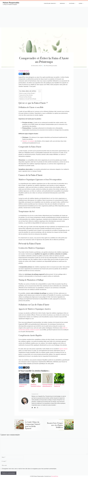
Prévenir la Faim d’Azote (25, 97)
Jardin (80, 3)
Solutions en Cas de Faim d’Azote (27, 99)
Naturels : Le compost (28, 141)
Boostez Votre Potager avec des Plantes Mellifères (55, 425)
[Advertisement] (44, 17)
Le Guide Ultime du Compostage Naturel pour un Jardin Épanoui (32, 425)
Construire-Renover (50, 3)
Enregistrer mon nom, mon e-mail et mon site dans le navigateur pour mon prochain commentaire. (29, 468)
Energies (62, 3)
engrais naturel (63, 349)
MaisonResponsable (51, 65)
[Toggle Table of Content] (38, 91)
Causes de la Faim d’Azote (26, 95)
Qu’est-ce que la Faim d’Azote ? (27, 93)
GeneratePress (54, 476)
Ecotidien (71, 3)
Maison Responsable (11, 3)
